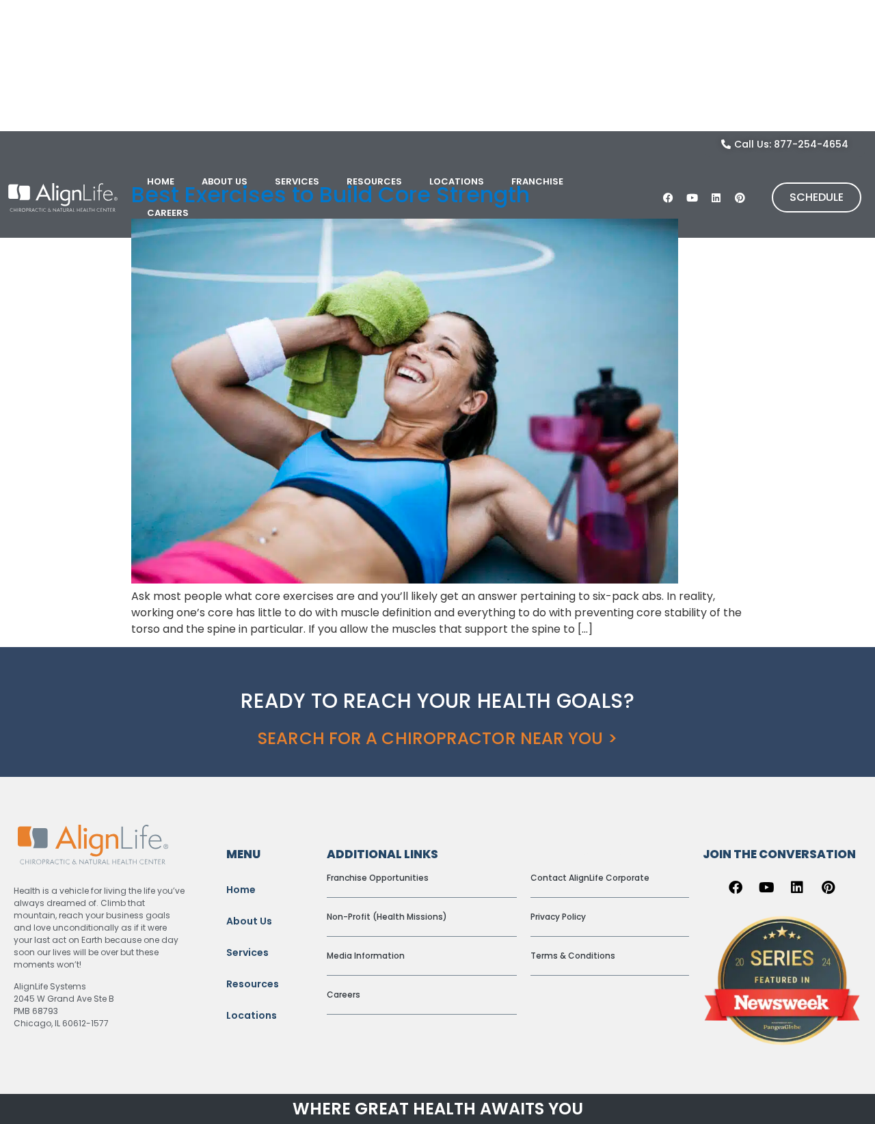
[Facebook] (668, 197)
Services (247, 952)
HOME (160, 181)
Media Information (366, 955)
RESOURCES (374, 181)
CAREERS (168, 212)
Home (241, 889)
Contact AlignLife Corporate (589, 877)
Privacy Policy (558, 916)
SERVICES (297, 181)
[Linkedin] (716, 197)
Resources (252, 984)
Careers (343, 994)
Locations (251, 1015)
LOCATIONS (456, 181)
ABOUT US (224, 181)
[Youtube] (692, 197)
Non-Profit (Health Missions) (387, 916)
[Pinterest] (740, 197)
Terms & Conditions (572, 955)
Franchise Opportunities (378, 877)
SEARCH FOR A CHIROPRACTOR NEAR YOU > (437, 738)
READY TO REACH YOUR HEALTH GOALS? (437, 701)
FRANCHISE (537, 181)
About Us (249, 921)
